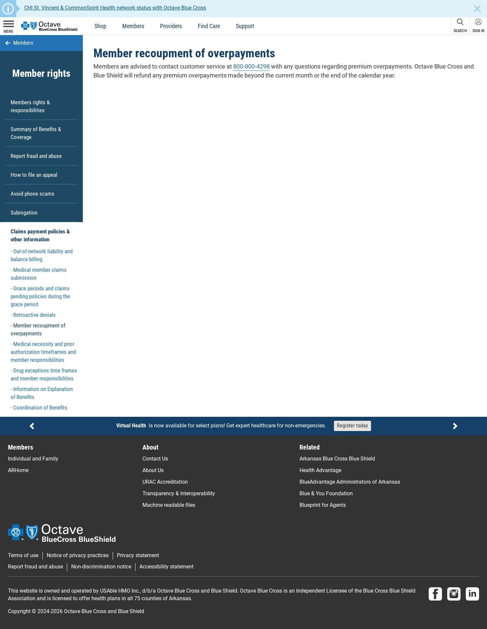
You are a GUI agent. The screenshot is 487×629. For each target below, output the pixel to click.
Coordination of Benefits (40, 407)
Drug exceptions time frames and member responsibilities (44, 374)
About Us (153, 470)
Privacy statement (138, 555)
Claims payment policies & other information (40, 235)
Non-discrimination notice (101, 567)
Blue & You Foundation (326, 493)
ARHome (18, 470)
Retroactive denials (34, 315)
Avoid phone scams (32, 193)
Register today (352, 425)
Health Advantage (320, 470)
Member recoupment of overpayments (38, 329)
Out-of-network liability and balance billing (42, 255)
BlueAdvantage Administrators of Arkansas (349, 482)
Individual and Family (33, 459)
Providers (171, 26)
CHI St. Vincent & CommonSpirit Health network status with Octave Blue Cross (115, 8)
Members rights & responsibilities (30, 106)
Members (133, 26)
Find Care (209, 26)
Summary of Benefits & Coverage (36, 133)
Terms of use (23, 555)
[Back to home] (49, 26)
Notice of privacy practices (78, 555)
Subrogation (24, 212)
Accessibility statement (166, 567)
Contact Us (155, 459)
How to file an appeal (34, 174)
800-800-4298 (251, 66)
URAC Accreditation (165, 482)
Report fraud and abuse (36, 156)
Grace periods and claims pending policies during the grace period (40, 296)
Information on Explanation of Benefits (42, 393)
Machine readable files (168, 505)
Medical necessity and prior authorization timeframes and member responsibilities (43, 352)
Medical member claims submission (39, 273)
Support (245, 26)
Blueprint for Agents (322, 505)
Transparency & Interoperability (178, 493)
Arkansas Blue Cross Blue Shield (337, 459)
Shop (100, 26)
